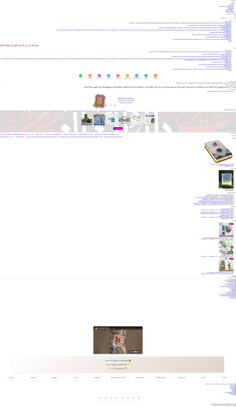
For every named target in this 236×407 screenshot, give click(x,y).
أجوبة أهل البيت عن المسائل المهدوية (228, 286)
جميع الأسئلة (161, 27)
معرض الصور (199, 25)
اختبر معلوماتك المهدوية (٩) (135, 29)
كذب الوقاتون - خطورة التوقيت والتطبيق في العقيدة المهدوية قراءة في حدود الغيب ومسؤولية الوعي (115, 136)
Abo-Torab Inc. (228, 405)
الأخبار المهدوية (228, 33)
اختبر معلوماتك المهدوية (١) (225, 29)
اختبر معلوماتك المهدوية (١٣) (88, 29)
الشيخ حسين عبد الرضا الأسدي (124, 100)
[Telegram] (234, 14)
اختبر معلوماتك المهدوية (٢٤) (190, 59)
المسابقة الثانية (221, 36)
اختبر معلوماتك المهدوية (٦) (169, 29)
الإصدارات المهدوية (207, 34)
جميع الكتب (131, 22)
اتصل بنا (229, 40)
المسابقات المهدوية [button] (227, 65)
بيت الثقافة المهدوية (229, 9)
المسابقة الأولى (228, 36)
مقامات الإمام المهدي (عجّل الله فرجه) (228, 294)
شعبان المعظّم (196, 39)
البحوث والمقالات (213, 22)
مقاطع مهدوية (191, 25)
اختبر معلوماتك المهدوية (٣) (203, 29)
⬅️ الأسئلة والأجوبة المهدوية (230, 392)
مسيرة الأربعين (230, 7)
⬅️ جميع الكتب (233, 387)
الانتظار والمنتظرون (226, 27)
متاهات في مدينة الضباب (104, 134)
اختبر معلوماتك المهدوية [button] (226, 57)
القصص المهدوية (221, 32)
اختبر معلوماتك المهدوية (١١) (112, 29)
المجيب (221, 197)
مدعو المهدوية (172, 27)
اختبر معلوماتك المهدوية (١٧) (41, 58)
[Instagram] (231, 14)
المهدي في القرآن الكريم (203, 22)
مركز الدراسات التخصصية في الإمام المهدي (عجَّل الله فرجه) (207, 197)
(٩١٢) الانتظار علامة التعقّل (224, 216)
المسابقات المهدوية (227, 35)
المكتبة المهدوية (228, 21)
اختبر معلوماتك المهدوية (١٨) (29, 58)
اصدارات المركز (215, 34)
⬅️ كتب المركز (233, 385)
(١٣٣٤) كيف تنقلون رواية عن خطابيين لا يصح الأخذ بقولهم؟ (147, 110)
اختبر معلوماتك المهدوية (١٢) (100, 29)
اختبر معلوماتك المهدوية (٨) (146, 29)
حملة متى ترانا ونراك (229, 10)
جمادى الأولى (213, 39)
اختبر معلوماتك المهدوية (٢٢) (213, 59)
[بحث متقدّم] (223, 18)
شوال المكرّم (183, 39)
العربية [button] (232, 0)
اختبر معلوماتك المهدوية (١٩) (18, 58)
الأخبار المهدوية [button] (228, 63)
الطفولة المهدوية (227, 31)
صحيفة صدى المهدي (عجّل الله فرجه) (226, 6)
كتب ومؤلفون (233, 296)
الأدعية (228, 25)
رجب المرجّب (202, 39)
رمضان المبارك (189, 39)
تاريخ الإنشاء (225, 196)
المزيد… (57, 29)
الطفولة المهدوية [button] (227, 60)
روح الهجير (227, 190)
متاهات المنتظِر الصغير (225, 255)
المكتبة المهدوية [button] (228, 50)
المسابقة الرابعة (208, 36)
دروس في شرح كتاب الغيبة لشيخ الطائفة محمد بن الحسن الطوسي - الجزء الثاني (31, 136)
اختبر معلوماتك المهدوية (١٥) (65, 29)
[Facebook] (235, 14)
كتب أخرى (221, 22)
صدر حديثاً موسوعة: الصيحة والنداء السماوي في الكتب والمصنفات (216, 237)
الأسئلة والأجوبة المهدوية (226, 26)
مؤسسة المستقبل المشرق (224, 165)
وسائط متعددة (228, 24)
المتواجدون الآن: (232, 277)
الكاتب (231, 211)
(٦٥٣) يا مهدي (227, 189)
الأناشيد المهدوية (213, 32)
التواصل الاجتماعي (230, 12)
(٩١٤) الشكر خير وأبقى (225, 208)
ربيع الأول (218, 39)
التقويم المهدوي (228, 38)
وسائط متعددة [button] (228, 52)
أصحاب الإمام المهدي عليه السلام (214, 27)
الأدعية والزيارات (165, 22)
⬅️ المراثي (234, 389)
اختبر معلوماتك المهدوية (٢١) (225, 59)
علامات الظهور (194, 27)
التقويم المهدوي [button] (228, 67)
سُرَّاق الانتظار (54, 136)
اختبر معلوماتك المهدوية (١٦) (53, 58)
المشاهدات (214, 196)
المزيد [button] (230, 41)
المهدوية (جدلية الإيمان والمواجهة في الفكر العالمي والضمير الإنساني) (76, 136)
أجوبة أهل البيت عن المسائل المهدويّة (178, 22)
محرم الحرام (228, 39)
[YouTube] (230, 14)
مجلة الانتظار (231, 8)
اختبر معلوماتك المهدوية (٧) (158, 29)
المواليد (206, 25)
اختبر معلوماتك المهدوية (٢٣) (201, 59)
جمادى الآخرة (208, 39)
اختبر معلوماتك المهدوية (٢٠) (6, 58)
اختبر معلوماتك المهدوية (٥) (180, 29)
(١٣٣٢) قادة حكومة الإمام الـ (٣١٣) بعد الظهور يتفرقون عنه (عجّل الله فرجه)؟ (81, 110)
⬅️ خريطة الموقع (232, 393)
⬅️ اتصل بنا (233, 394)
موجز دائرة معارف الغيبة (231, 292)
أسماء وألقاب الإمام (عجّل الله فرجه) (228, 295)
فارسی (232, 3)
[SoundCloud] (229, 14)
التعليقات (206, 196)
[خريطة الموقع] (226, 14)
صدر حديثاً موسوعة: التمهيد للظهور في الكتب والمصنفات (218, 272)
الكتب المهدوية (233, 279)
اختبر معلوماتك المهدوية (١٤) (77, 29)
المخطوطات (151, 22)
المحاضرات (217, 25)
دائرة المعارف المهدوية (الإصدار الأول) (125, 98)
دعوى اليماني (137, 22)
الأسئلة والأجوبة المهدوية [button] (226, 55)
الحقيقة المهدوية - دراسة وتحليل (88, 134)
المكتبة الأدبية (144, 22)
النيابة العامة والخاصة (231, 293)
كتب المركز (227, 22)
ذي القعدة (179, 39)
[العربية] (234, 48)
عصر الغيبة (187, 27)
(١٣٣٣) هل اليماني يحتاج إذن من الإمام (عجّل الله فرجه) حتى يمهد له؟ (116, 110)
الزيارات (224, 25)
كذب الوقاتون (74, 134)
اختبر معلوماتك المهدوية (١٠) (124, 29)
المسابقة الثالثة (215, 36)
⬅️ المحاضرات (233, 388)
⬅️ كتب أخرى (233, 386)
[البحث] (222, 18)
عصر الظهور (179, 27)
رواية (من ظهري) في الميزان (120, 134)
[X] (233, 14)
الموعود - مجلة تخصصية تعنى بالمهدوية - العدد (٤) (220, 164)
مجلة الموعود (231, 5)
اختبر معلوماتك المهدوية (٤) (191, 29)
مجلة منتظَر (228, 32)
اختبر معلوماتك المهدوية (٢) (214, 29)
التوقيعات (158, 22)
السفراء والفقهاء (202, 27)
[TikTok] (228, 14)
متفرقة (166, 27)
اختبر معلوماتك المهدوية (226, 28)
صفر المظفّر (223, 39)
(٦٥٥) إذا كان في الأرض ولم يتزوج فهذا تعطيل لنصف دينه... (218, 91)
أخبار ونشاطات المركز (225, 34)
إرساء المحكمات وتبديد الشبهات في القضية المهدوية (141, 134)
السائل (231, 197)
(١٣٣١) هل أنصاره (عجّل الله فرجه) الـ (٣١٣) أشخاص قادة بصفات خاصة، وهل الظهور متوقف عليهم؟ (40, 110)
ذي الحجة (175, 39)
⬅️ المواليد (234, 390)
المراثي (211, 25)
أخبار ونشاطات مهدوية (197, 34)
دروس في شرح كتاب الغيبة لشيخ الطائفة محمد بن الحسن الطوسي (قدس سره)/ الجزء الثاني (48, 134)
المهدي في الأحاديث (191, 22)
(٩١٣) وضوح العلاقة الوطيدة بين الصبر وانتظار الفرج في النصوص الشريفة (215, 212)
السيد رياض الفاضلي (225, 211)
